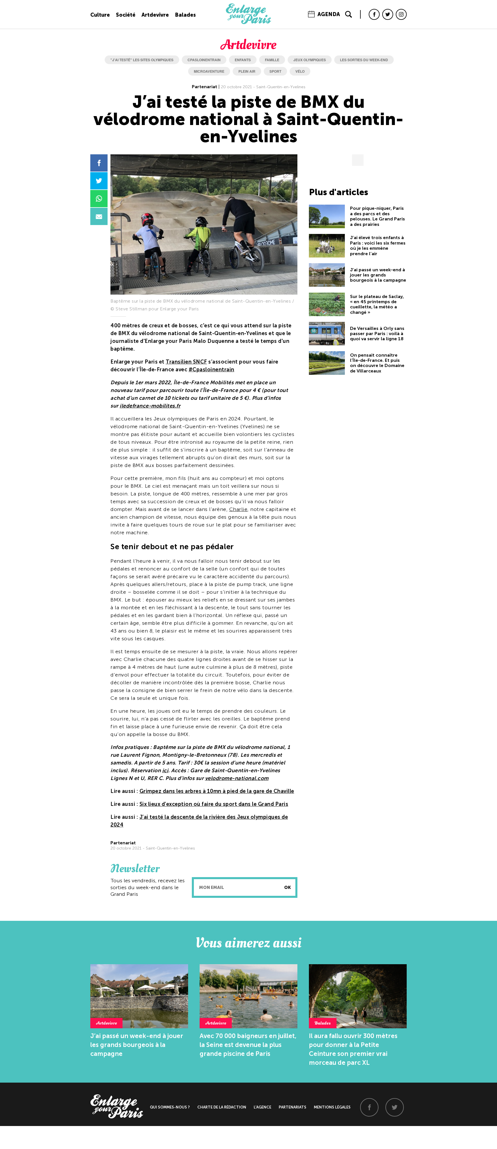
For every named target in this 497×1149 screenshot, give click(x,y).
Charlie (238, 509)
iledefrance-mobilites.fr (150, 406)
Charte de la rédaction (221, 1107)
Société (125, 15)
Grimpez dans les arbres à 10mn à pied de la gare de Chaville (216, 791)
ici (165, 770)
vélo (300, 71)
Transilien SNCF (186, 362)
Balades (185, 15)
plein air (246, 71)
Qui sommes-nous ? (170, 1107)
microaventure (209, 71)
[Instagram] (401, 14)
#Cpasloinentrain (211, 369)
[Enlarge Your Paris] (248, 23)
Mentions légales (332, 1107)
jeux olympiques (309, 59)
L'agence (262, 1107)
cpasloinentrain (204, 59)
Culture (100, 15)
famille (272, 59)
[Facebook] (374, 14)
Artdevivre (155, 15)
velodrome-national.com (237, 778)
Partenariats (292, 1107)
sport (275, 71)
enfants (243, 59)
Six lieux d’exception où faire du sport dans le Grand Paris (213, 804)
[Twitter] (387, 14)
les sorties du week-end (364, 59)
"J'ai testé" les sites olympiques (141, 59)
